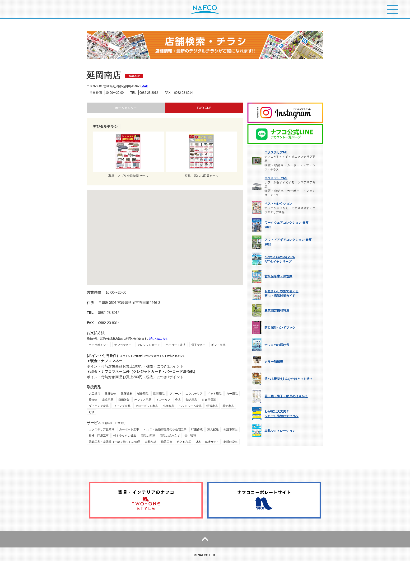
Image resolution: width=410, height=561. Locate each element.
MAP (144, 86)
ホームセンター (126, 108)
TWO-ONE (204, 108)
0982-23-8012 (149, 92)
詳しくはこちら (158, 338)
